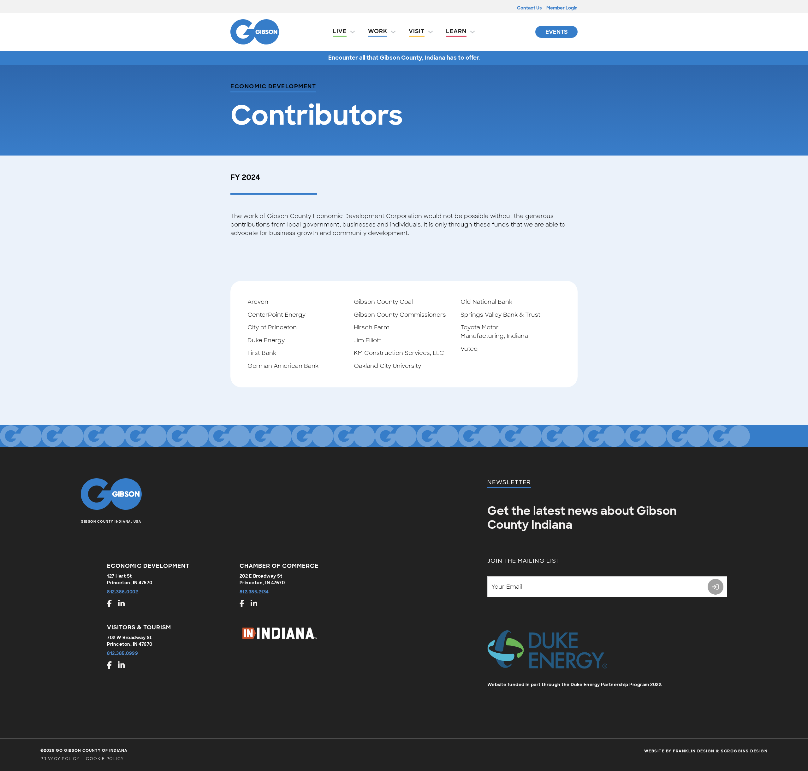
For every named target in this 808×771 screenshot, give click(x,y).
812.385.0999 (122, 653)
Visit (417, 31)
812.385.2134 (254, 592)
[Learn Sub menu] (472, 32)
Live (340, 31)
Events (556, 32)
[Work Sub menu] (393, 32)
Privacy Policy (60, 758)
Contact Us (529, 8)
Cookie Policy (105, 758)
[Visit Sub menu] (430, 32)
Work (377, 31)
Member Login (562, 8)
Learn (456, 31)
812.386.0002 (122, 592)
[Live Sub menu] (352, 32)
